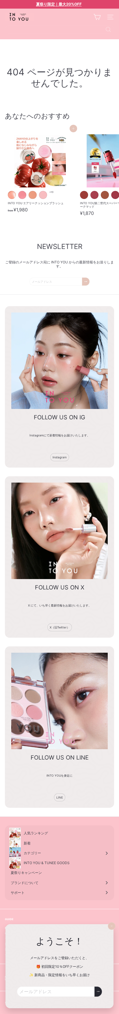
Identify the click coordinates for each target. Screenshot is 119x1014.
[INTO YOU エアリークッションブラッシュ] (41, 172)
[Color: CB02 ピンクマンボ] (43, 195)
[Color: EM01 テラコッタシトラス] (84, 195)
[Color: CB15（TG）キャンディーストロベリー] (22, 195)
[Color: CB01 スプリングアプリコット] (33, 195)
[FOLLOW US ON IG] (59, 360)
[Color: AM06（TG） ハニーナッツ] (12, 195)
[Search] (108, 29)
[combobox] (59, 29)
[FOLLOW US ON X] (59, 531)
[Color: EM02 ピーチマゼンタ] (94, 195)
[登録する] (98, 992)
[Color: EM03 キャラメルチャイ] (105, 195)
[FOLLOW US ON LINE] (59, 701)
